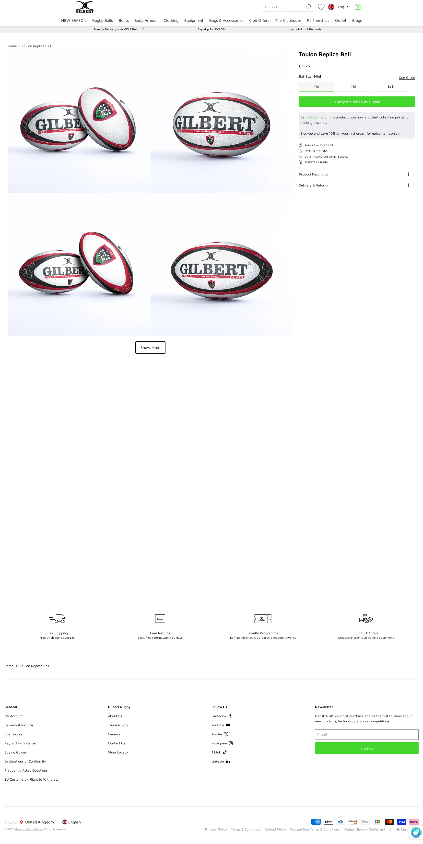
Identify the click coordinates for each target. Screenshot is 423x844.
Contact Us (116, 743)
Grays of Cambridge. (29, 829)
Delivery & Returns (313, 185)
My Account (13, 716)
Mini (316, 86)
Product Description (314, 174)
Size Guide (407, 77)
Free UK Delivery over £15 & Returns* (119, 29)
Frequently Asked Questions (25, 770)
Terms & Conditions (246, 829)
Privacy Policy (216, 829)
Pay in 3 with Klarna (20, 743)
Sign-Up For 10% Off (211, 29)
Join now (357, 117)
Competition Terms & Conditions (315, 829)
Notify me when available (357, 101)
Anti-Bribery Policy (404, 829)
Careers (114, 734)
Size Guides (13, 734)
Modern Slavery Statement (364, 829)
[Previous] (401, 388)
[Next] (411, 388)
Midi (353, 86)
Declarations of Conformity (25, 761)
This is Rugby (118, 725)
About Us (115, 716)
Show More (150, 347)
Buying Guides (15, 752)
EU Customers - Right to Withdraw (31, 779)
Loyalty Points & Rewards (304, 29)
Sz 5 (391, 86)
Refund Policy (275, 829)
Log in (343, 7)
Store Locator (118, 752)
